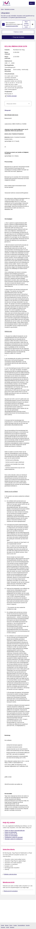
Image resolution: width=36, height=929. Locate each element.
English (2, 925)
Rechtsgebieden (9, 65)
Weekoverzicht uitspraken (11, 891)
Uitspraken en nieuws (9, 9)
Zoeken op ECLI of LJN (11, 834)
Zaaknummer (8, 61)
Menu (31, 3)
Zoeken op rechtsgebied (11, 835)
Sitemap (6, 925)
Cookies (15, 925)
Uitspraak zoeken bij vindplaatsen (14, 839)
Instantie (7, 49)
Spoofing (28, 925)
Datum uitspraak (7, 53)
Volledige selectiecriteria (10, 874)
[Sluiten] (32, 24)
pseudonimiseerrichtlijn (12, 26)
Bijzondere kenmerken (8, 70)
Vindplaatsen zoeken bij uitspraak (14, 837)
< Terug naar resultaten (18, 37)
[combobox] (18, 104)
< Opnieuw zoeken (18, 32)
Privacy (10, 925)
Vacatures (3, 927)
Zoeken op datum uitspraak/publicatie (15, 830)
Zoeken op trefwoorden (11, 832)
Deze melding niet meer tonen (26, 24)
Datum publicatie (7, 57)
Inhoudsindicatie (9, 74)
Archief (7, 927)
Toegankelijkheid (21, 925)
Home (2, 9)
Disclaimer (12, 927)
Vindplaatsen (8, 91)
